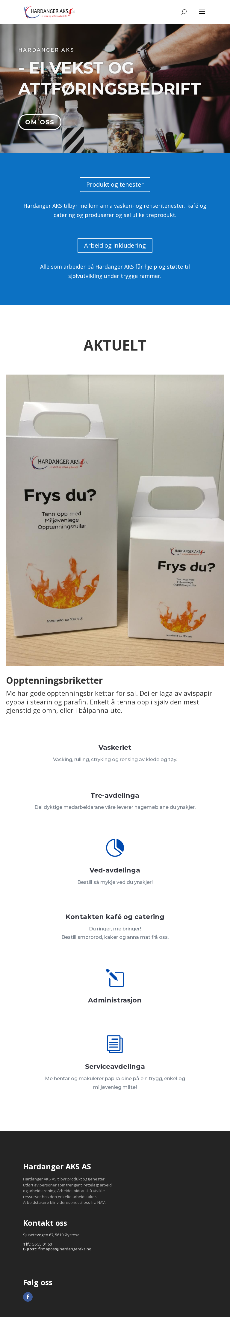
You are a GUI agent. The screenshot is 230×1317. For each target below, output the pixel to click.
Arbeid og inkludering (115, 245)
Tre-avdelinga (114, 795)
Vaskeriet (115, 747)
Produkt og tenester (115, 184)
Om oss (40, 122)
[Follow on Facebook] (28, 1297)
